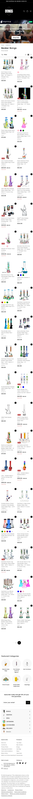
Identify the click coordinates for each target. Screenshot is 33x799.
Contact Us (4, 744)
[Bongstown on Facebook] (20, 763)
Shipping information (6, 749)
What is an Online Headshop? (8, 755)
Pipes (17, 751)
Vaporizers (19, 753)
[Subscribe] (28, 702)
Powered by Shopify (6, 795)
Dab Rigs (18, 749)
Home (2, 45)
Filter (5, 54)
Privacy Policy (4, 747)
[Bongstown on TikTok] (25, 763)
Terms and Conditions (7, 751)
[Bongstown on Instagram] (17, 763)
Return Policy (4, 753)
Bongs (18, 747)
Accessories (19, 755)
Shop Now (16, 37)
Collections (8, 45)
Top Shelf (18, 742)
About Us (3, 742)
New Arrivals (19, 744)
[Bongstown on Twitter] (23, 763)
